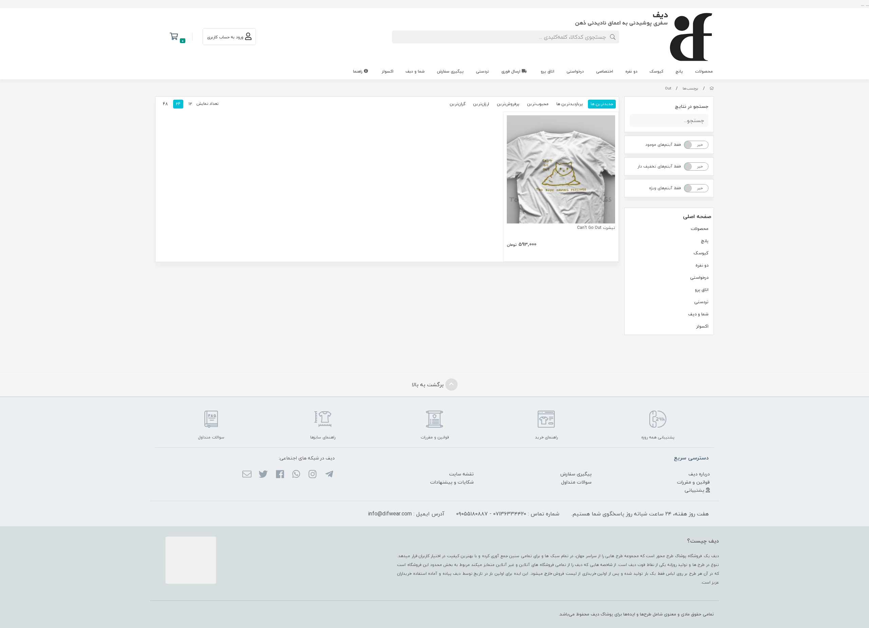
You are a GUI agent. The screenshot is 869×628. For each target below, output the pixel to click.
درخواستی (575, 71)
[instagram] (312, 475)
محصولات (704, 71)
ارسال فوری (511, 71)
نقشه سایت (461, 474)
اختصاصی (604, 71)
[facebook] (279, 475)
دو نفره (631, 71)
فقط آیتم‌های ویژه (665, 188)
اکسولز (387, 71)
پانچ (679, 71)
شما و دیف (415, 71)
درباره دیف (699, 474)
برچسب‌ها (690, 88)
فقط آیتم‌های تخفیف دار (659, 166)
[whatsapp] (296, 475)
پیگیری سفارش (450, 71)
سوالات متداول (576, 482)
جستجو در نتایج (691, 106)
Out (668, 88)
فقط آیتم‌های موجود (663, 144)
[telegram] (328, 475)
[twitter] (263, 475)
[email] (247, 475)
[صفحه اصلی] (711, 88)
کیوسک (656, 71)
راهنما (358, 71)
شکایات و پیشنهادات (452, 482)
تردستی (482, 71)
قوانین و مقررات (693, 482)
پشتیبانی (695, 490)
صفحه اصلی (697, 216)
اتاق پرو (547, 71)
